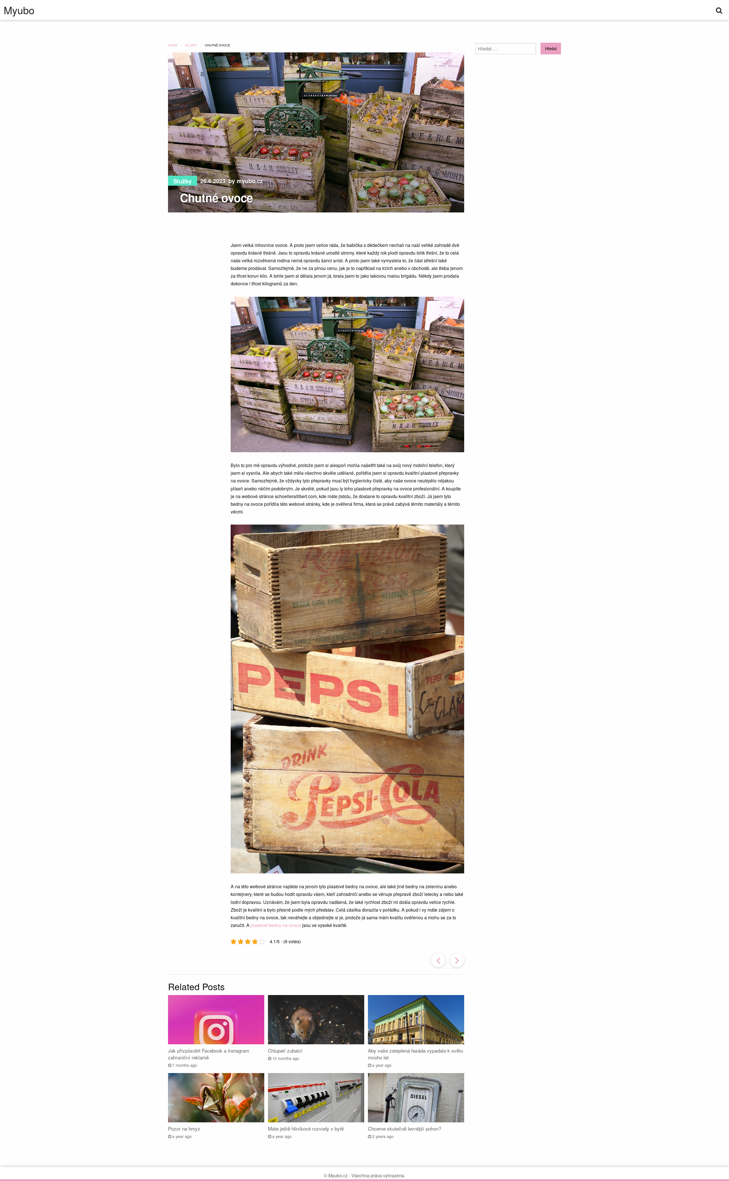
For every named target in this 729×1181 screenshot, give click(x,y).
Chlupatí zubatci (285, 1050)
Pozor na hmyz (184, 1128)
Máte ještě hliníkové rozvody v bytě (306, 1128)
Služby (182, 181)
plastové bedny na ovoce (276, 925)
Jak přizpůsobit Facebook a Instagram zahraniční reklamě (208, 1054)
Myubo (19, 10)
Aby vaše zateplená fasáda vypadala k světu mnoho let (415, 1054)
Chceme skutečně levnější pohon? (404, 1128)
